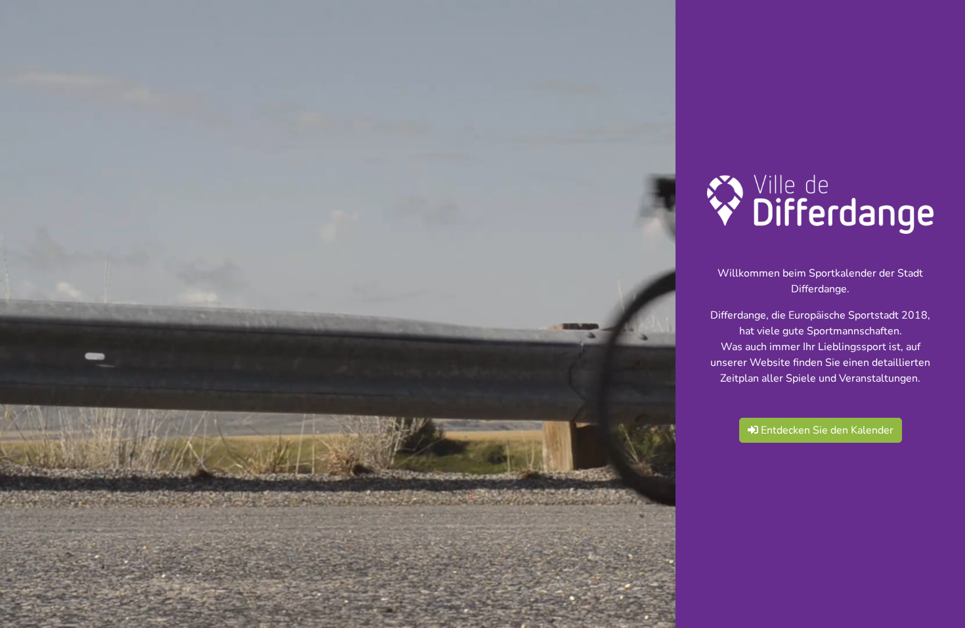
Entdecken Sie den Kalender (825, 430)
